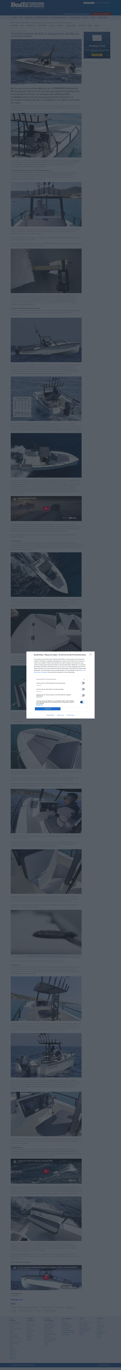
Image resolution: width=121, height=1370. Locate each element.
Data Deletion (50, 715)
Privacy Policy (70, 715)
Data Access (60, 715)
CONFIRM (47, 709)
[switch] (82, 683)
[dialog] (60, 685)
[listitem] (60, 679)
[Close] (91, 655)
